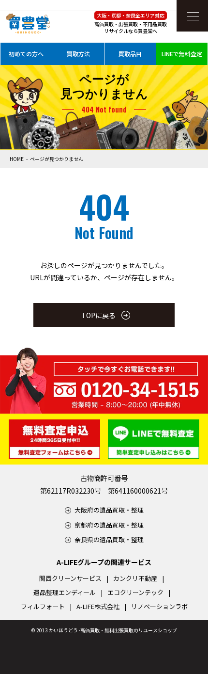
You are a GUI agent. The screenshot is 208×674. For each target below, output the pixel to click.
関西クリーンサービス (70, 578)
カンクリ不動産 (135, 578)
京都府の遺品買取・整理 (109, 525)
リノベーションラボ (159, 606)
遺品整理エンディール (64, 592)
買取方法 (78, 53)
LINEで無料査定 (182, 53)
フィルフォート (43, 606)
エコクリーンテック (135, 592)
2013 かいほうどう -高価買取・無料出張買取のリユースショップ (106, 630)
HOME (17, 158)
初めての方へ (26, 53)
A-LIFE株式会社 (97, 606)
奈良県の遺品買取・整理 (109, 539)
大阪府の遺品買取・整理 (109, 509)
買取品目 (130, 53)
